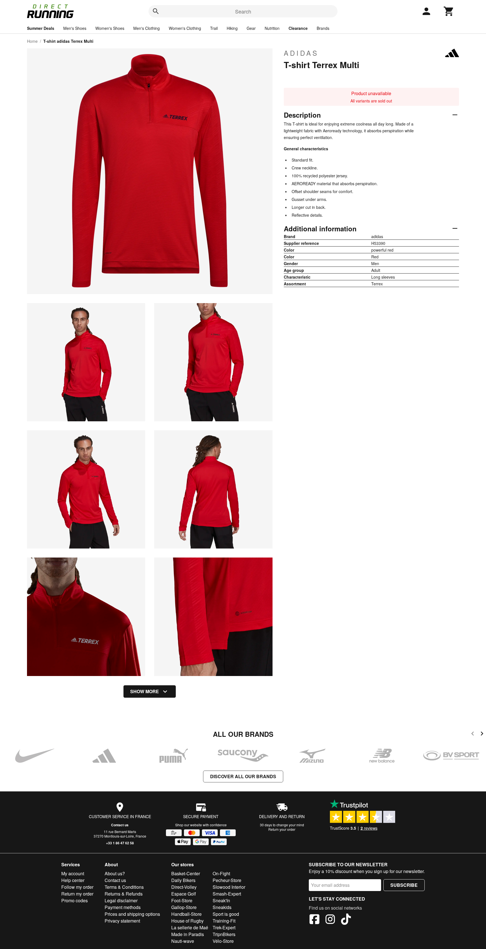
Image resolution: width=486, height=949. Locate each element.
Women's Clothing (185, 28)
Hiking (232, 28)
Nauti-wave (182, 941)
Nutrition (272, 28)
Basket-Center (185, 873)
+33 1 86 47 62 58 (120, 842)
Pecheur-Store (227, 880)
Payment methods (123, 907)
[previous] (473, 734)
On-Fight (221, 873)
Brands (323, 28)
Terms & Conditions (124, 887)
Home (32, 41)
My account (72, 873)
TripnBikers (224, 934)
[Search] (156, 11)
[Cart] (448, 11)
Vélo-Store (223, 941)
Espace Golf (183, 893)
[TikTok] (346, 920)
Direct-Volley (184, 887)
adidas (301, 52)
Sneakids (222, 907)
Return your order (281, 829)
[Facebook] (314, 920)
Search (243, 11)
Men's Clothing (146, 28)
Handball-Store (186, 914)
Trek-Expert (224, 927)
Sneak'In (221, 900)
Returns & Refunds (124, 893)
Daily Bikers (183, 880)
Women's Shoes (109, 28)
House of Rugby (187, 920)
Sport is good (226, 914)
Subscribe (404, 885)
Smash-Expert (227, 893)
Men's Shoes (74, 28)
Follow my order (77, 887)
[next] (482, 734)
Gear (251, 28)
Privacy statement (122, 920)
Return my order (77, 893)
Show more (144, 691)
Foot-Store (181, 900)
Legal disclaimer (121, 900)
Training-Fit (224, 920)
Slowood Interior (229, 887)
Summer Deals (40, 28)
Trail (214, 28)
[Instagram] (330, 920)
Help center (72, 880)
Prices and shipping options (132, 914)
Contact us (120, 825)
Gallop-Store (184, 907)
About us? (115, 873)
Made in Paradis (187, 934)
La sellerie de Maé (189, 927)
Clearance (298, 28)
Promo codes (74, 900)
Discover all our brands (243, 776)
